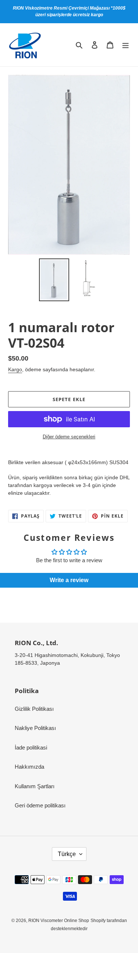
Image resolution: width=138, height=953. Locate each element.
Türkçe (67, 854)
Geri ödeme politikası (40, 805)
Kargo (15, 369)
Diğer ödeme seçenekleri (69, 436)
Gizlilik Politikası (34, 709)
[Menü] (125, 45)
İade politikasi (31, 747)
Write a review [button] (69, 580)
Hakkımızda (29, 767)
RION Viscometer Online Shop (58, 920)
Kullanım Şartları (34, 786)
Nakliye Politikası (35, 728)
